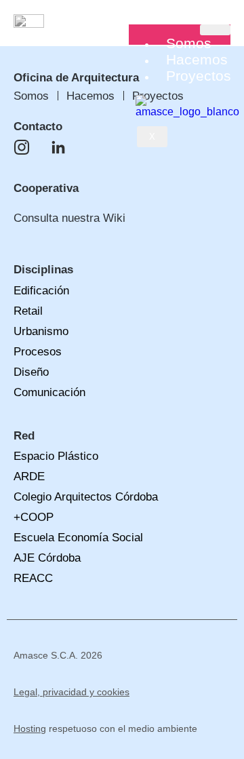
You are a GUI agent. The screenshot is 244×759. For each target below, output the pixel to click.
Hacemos (197, 59)
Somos (188, 43)
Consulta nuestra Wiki (69, 218)
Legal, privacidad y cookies (71, 691)
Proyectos (198, 75)
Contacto (38, 126)
